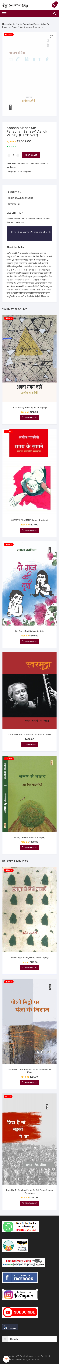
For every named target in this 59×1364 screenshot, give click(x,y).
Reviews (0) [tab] (14, 204)
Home (5, 24)
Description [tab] (14, 192)
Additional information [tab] (20, 198)
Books (12, 24)
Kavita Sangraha (24, 24)
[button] (52, 37)
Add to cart (31, 155)
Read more (31, 745)
